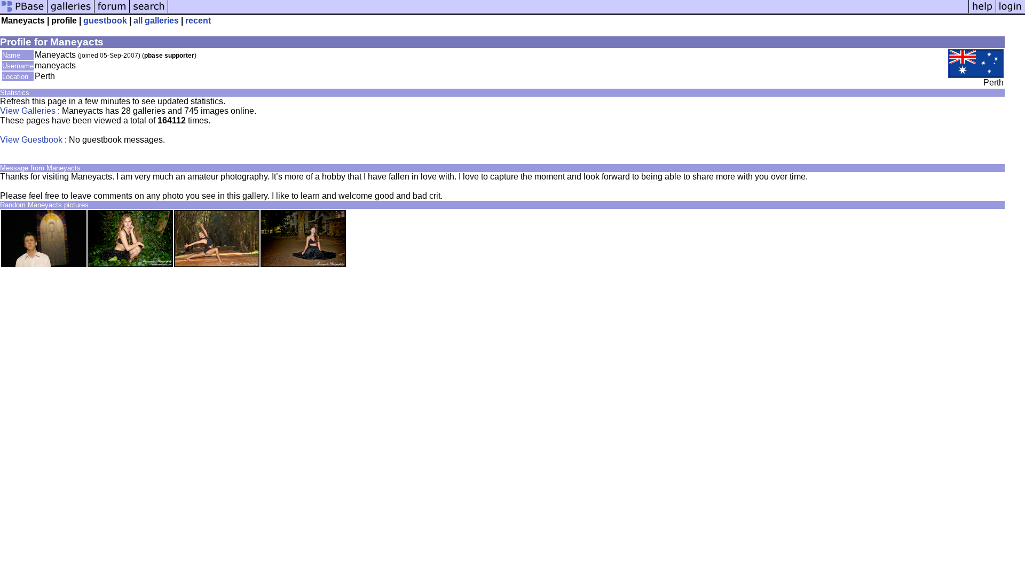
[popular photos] (568, 12)
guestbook (105, 20)
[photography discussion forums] (112, 12)
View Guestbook (31, 139)
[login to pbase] (1010, 12)
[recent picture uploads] (71, 12)
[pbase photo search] (149, 12)
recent (198, 20)
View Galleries (28, 110)
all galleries (156, 20)
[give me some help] (982, 12)
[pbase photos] (24, 12)
